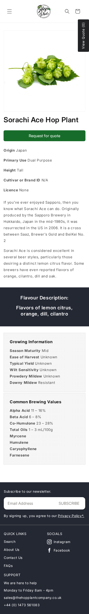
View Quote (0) (83, 35)
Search (10, 541)
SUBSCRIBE (69, 503)
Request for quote (44, 135)
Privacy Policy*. (71, 516)
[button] (9, 11)
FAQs (8, 566)
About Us (11, 550)
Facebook (62, 550)
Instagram (62, 542)
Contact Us (13, 558)
